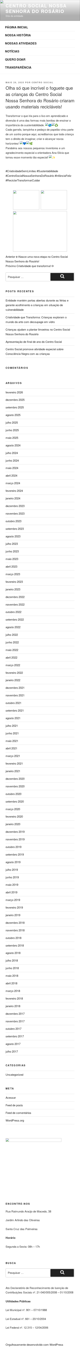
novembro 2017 (15, 1021)
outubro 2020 (13, 794)
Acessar (11, 1097)
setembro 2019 (15, 854)
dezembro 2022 (15, 597)
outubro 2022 (13, 612)
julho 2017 (12, 1051)
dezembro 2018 (15, 922)
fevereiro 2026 (14, 392)
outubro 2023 (13, 521)
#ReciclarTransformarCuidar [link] (23, 180)
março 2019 (13, 900)
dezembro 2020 (15, 779)
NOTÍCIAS (12, 51)
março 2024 (13, 483)
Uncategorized (14, 1074)
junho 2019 (12, 877)
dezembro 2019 (15, 832)
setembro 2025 (15, 407)
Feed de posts (14, 1105)
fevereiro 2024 (14, 491)
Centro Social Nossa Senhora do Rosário (36, 8)
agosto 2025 (13, 415)
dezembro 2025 (15, 400)
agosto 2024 (13, 445)
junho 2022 (12, 642)
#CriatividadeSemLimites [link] (21, 171)
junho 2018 (12, 968)
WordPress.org (15, 1120)
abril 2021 (11, 748)
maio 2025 (12, 438)
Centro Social (43, 82)
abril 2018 (11, 983)
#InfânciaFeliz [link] (63, 176)
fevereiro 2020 (14, 816)
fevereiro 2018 (14, 998)
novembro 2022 (15, 604)
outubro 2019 (13, 847)
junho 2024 (12, 460)
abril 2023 (11, 566)
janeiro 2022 (13, 680)
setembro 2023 (15, 529)
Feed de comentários (18, 1113)
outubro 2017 (13, 1028)
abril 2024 (11, 475)
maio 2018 (12, 975)
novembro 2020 (15, 786)
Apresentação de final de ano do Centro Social (34, 342)
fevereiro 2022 (14, 673)
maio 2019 (12, 885)
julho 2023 (12, 544)
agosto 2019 (13, 862)
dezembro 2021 (15, 688)
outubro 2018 (13, 938)
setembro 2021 (15, 710)
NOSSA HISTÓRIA (18, 35)
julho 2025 (12, 422)
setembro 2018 (15, 945)
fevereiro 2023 (14, 582)
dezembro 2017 (15, 1013)
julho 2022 (12, 635)
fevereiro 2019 (14, 907)
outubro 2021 (13, 703)
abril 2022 (11, 657)
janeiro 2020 (13, 824)
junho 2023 (12, 551)
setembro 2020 (15, 801)
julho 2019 (12, 870)
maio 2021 (12, 741)
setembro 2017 (15, 1036)
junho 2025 (12, 430)
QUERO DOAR (15, 59)
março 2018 (13, 991)
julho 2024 (12, 453)
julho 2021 (12, 726)
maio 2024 (12, 468)
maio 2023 (12, 559)
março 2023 (13, 574)
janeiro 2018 (13, 1006)
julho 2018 (12, 960)
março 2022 (13, 665)
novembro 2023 (15, 513)
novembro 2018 (15, 930)
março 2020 (13, 809)
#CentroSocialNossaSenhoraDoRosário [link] (30, 176)
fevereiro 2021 (14, 763)
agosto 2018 (13, 953)
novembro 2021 (15, 695)
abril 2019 (11, 892)
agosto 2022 (13, 627)
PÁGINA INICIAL (16, 27)
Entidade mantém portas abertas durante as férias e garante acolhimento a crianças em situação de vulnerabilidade (37, 305)
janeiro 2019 (13, 915)
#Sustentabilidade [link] (47, 171)
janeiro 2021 (13, 771)
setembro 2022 (15, 619)
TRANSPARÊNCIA (18, 67)
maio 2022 (12, 650)
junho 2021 (12, 733)
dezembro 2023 (15, 506)
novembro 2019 (15, 839)
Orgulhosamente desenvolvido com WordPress (34, 1344)
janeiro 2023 (13, 589)
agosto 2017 (13, 1044)
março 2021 (13, 756)
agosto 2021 (13, 718)
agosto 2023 (13, 536)
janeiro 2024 (13, 498)
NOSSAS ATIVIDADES (21, 43)
